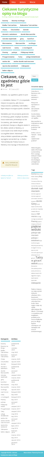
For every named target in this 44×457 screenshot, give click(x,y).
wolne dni (6, 61)
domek (26, 30)
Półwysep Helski (27, 52)
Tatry (20, 57)
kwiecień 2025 (14, 356)
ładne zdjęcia (7, 70)
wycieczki (38, 273)
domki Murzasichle (28, 34)
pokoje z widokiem (35, 239)
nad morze (6, 48)
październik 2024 (15, 367)
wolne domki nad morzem (24, 61)
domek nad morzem (37, 189)
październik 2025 (15, 344)
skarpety (33, 245)
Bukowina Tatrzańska (28, 25)
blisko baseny (35, 176)
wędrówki (34, 280)
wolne (40, 268)
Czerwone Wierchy (36, 181)
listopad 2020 (16, 392)
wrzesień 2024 (14, 372)
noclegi (39, 216)
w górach (36, 260)
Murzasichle (20, 43)
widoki (34, 263)
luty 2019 (14, 400)
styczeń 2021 (15, 390)
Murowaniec (7, 43)
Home (4, 2)
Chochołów (15, 30)
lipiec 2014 (15, 426)
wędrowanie (34, 278)
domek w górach (36, 194)
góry (22, 39)
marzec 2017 (15, 409)
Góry (14, 2)
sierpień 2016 (16, 411)
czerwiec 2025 (14, 349)
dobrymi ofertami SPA (35, 294)
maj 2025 (14, 352)
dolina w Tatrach (35, 183)
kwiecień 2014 (14, 432)
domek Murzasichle (37, 186)
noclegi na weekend (37, 219)
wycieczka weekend (10, 66)
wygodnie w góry (35, 275)
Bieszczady (40, 174)
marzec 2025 (15, 359)
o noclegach (27, 48)
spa (37, 245)
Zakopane (25, 66)
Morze (32, 2)
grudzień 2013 (14, 443)
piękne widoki (36, 228)
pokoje (14, 52)
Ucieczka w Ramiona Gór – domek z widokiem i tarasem (36, 95)
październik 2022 (15, 381)
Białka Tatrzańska (9, 25)
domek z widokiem (9, 34)
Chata (4, 30)
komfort (30, 39)
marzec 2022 (15, 387)
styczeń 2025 (15, 362)
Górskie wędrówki (9, 39)
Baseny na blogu (18, 20)
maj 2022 (14, 385)
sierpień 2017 (16, 406)
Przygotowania (8, 57)
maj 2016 (14, 414)
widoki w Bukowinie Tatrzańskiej (37, 266)
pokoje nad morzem (35, 233)
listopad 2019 (16, 397)
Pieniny (5, 52)
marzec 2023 (15, 378)
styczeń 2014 (15, 440)
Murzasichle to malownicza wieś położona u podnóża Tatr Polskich (37, 125)
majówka (40, 209)
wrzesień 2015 (14, 420)
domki (39, 201)
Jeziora (22, 2)
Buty (40, 176)
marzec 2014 (15, 435)
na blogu (32, 43)
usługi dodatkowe (33, 57)
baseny (5, 20)
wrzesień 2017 (14, 403)
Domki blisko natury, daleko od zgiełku (36, 116)
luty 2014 (14, 438)
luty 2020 (14, 395)
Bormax (4, 89)
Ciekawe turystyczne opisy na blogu (20, 11)
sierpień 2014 (16, 423)
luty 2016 (14, 416)
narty (17, 48)
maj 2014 (14, 428)
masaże (33, 211)
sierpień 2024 (16, 375)
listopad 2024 (16, 364)
